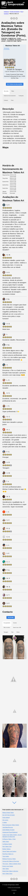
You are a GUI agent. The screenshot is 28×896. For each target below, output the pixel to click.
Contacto (3, 7)
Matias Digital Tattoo (8, 812)
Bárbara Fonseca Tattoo (9, 858)
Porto (22, 11)
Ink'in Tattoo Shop (7, 873)
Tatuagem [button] (6, 632)
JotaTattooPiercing (7, 827)
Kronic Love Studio (7, 866)
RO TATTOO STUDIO (8, 815)
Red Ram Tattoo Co (7, 854)
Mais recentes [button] (7, 627)
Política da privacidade (14, 887)
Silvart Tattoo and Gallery (9, 851)
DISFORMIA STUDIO (8, 830)
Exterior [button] (15, 622)
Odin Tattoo (5, 868)
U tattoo (4, 822)
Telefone (11, 617)
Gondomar (6, 13)
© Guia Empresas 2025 (10, 885)
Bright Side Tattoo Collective (10, 871)
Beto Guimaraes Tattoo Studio (10, 825)
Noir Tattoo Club (6, 846)
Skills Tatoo (5, 841)
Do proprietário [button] (7, 622)
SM (14, 893)
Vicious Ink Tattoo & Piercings (10, 861)
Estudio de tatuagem (14, 11)
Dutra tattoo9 (6, 817)
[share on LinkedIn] (16, 19)
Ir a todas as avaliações (14, 84)
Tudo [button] (12, 632)
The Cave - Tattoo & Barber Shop (11, 863)
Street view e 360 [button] (17, 627)
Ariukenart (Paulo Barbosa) (10, 832)
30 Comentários (6, 49)
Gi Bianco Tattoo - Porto (9, 839)
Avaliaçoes (6, 11)
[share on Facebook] (11, 19)
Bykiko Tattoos (6, 849)
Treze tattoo (5, 856)
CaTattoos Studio (7, 844)
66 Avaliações (6, 48)
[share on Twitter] (14, 19)
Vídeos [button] (18, 632)
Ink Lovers (5, 820)
